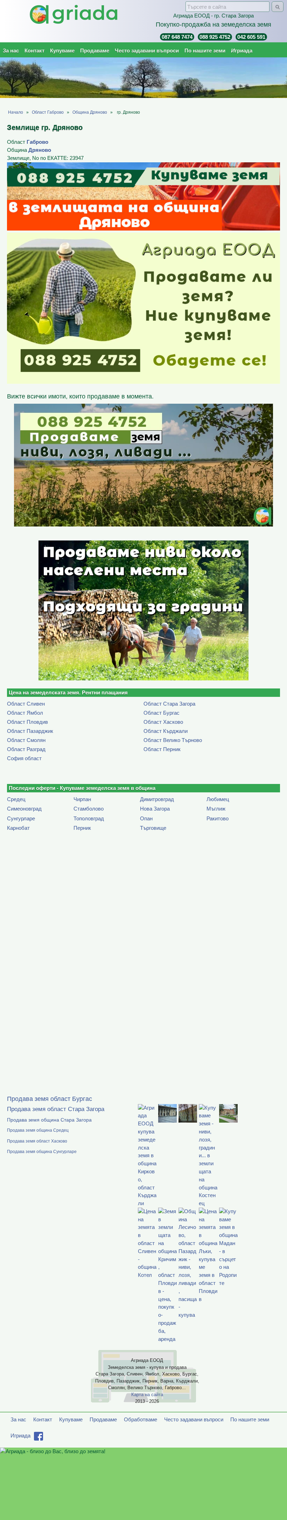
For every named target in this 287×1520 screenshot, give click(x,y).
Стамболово (89, 809)
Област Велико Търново (173, 740)
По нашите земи (204, 51)
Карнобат (18, 828)
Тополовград (89, 818)
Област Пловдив (27, 722)
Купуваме (62, 51)
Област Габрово (48, 112)
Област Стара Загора (169, 704)
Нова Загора (155, 809)
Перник (82, 828)
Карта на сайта (147, 1394)
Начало (15, 112)
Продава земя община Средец (38, 1130)
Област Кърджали (166, 731)
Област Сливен (26, 704)
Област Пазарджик (30, 731)
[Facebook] (38, 1439)
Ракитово (217, 818)
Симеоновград (24, 809)
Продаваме (94, 51)
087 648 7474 (177, 37)
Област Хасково (163, 722)
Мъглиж (215, 809)
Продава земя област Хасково (37, 1141)
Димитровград (157, 799)
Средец (16, 799)
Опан (146, 818)
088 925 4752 (215, 37)
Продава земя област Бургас (49, 1099)
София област (24, 758)
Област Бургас (162, 713)
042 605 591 (251, 37)
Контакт (34, 51)
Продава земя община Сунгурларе (42, 1152)
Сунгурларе (21, 818)
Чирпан (82, 799)
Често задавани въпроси (147, 51)
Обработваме (140, 1419)
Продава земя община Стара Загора (49, 1120)
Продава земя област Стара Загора (55, 1109)
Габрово (37, 142)
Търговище (153, 828)
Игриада (241, 51)
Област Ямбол (25, 713)
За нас (11, 51)
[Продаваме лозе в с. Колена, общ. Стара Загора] (143, 610)
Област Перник (162, 749)
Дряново (39, 150)
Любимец (217, 799)
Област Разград (26, 749)
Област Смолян (26, 740)
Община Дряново (89, 112)
